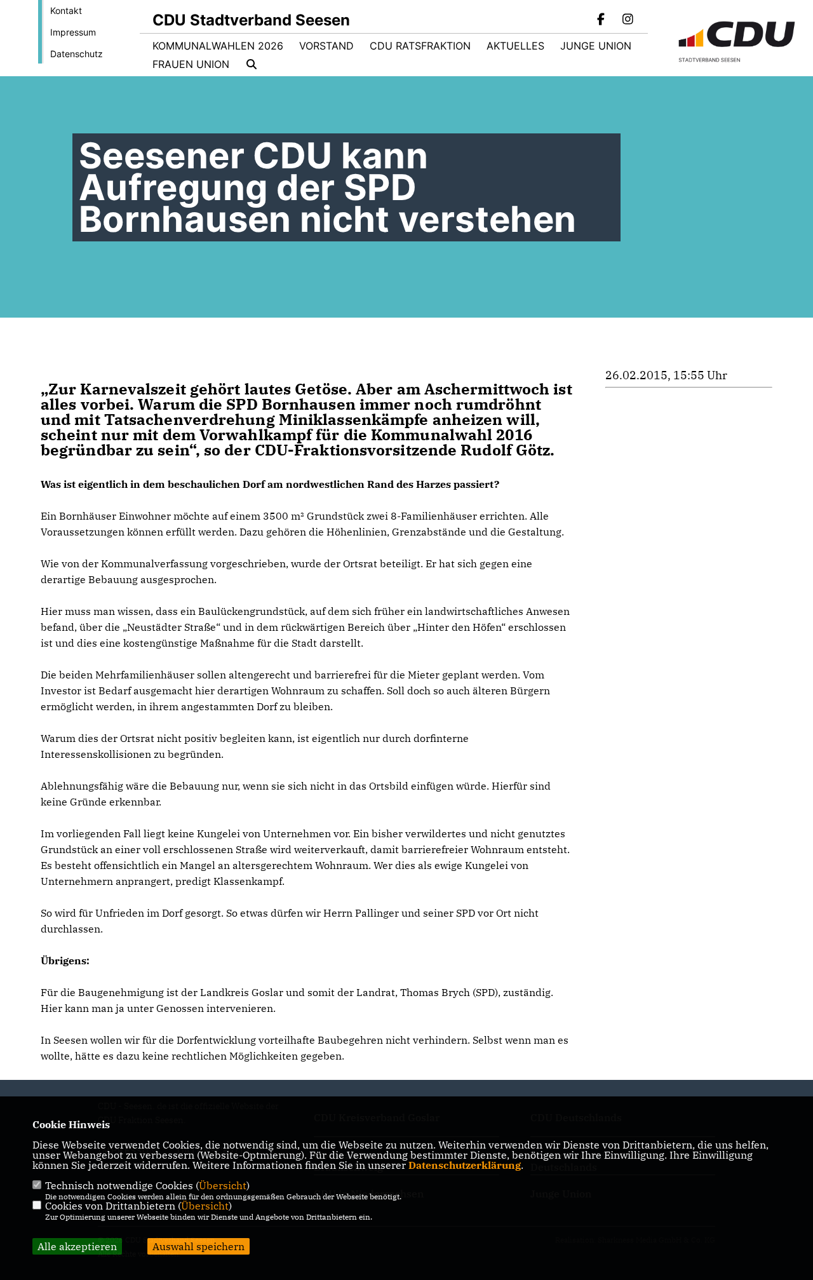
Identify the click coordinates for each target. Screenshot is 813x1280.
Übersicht (222, 1185)
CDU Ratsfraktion (420, 46)
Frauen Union (190, 64)
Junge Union (595, 46)
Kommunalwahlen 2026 (217, 46)
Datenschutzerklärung (464, 1165)
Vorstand (326, 46)
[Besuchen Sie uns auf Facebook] (601, 20)
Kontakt (66, 10)
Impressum (73, 32)
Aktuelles (515, 46)
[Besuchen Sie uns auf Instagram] (627, 20)
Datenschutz (76, 53)
